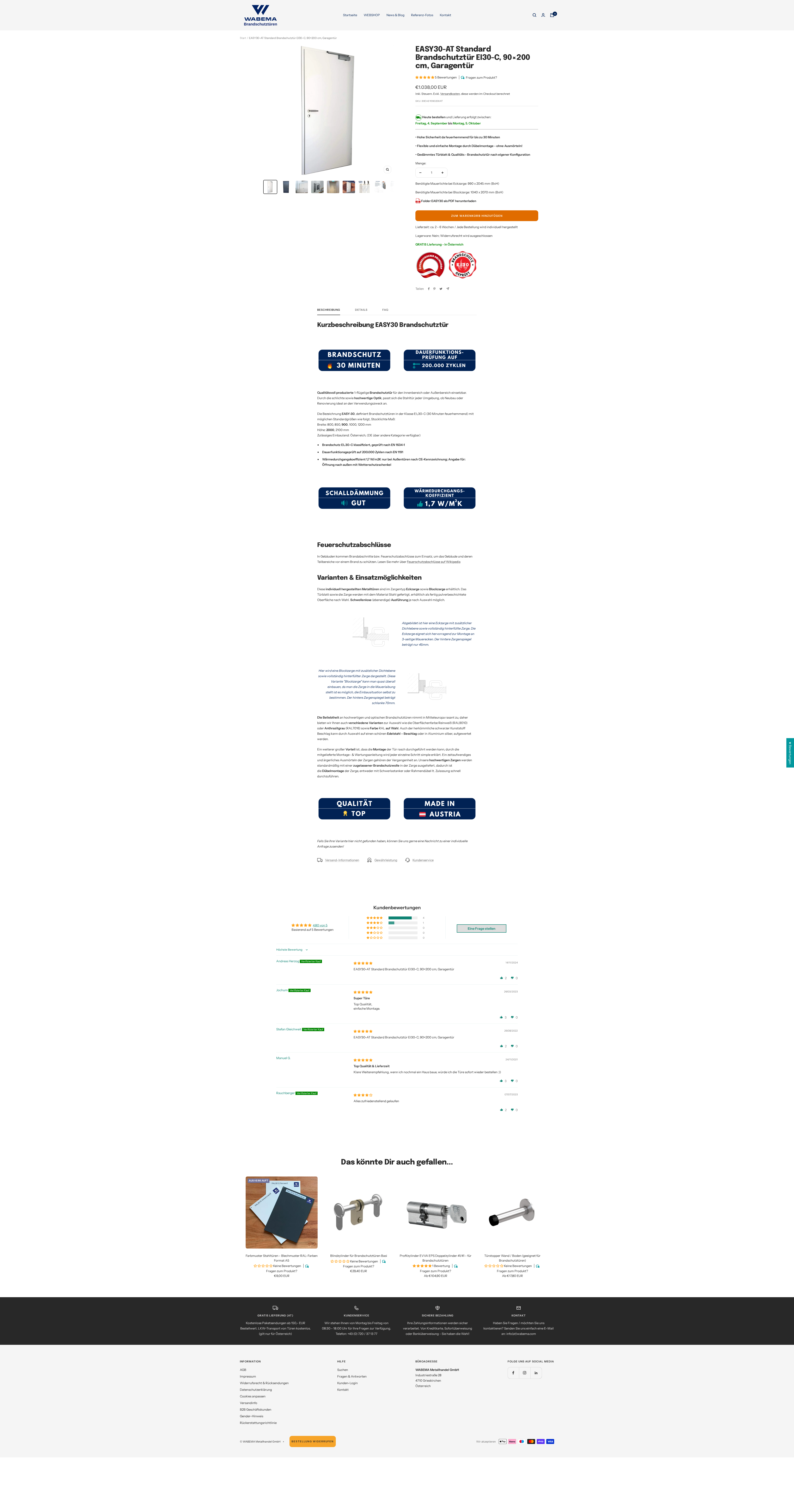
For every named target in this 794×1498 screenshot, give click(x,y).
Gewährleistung (385, 860)
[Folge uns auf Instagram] (524, 1373)
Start (243, 38)
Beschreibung (328, 309)
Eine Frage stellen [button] (481, 928)
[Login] (543, 15)
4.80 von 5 (320, 925)
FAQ (385, 309)
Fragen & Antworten (352, 1376)
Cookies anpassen (252, 1396)
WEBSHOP (372, 15)
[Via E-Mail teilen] (447, 288)
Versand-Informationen (342, 860)
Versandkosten (450, 94)
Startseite (350, 15)
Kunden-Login (347, 1383)
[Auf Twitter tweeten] (441, 288)
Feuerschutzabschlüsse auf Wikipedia (433, 562)
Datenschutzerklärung (256, 1390)
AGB (243, 1370)
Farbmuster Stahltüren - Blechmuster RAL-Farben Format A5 (282, 1258)
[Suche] (534, 15)
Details (361, 309)
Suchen (342, 1370)
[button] (425, 77)
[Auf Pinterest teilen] (434, 288)
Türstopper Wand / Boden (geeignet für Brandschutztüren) (512, 1258)
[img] (363, 963)
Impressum (248, 1376)
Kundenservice (423, 860)
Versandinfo (248, 1403)
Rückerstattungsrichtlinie (258, 1423)
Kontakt (445, 15)
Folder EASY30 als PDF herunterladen (448, 201)
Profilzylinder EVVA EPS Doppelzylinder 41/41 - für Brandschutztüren (435, 1258)
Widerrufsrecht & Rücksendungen (264, 1383)
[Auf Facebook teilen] (429, 288)
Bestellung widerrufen (313, 1441)
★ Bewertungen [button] (790, 753)
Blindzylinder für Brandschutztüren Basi (358, 1256)
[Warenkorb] (552, 15)
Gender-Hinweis (251, 1416)
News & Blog (395, 15)
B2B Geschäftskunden (255, 1409)
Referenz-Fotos (422, 15)
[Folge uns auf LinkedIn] (536, 1373)
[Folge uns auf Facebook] (513, 1373)
